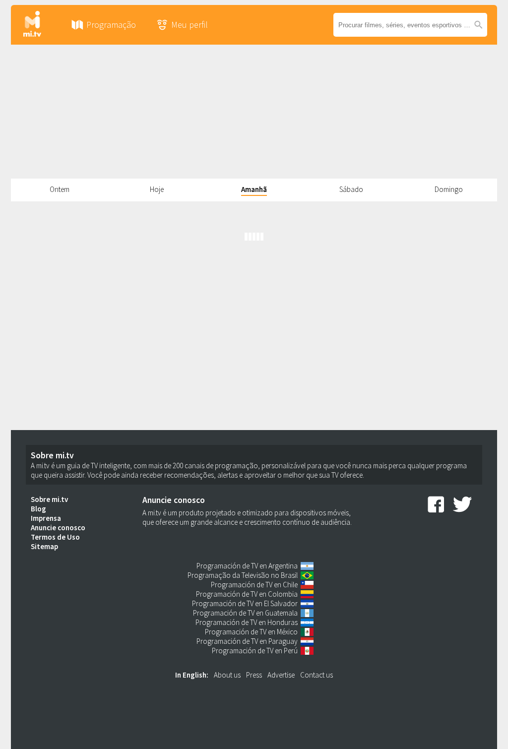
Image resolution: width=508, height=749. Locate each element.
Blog (38, 508)
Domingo (449, 189)
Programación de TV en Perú (255, 650)
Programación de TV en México (251, 631)
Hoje (157, 189)
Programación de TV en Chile (254, 584)
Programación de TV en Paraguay (247, 641)
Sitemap (44, 546)
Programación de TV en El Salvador (245, 603)
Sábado (351, 189)
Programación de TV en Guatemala (245, 613)
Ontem (59, 189)
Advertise (281, 675)
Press (254, 675)
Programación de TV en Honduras (246, 622)
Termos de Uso (55, 537)
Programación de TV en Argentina (247, 565)
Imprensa (46, 518)
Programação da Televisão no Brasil (243, 575)
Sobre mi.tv (49, 499)
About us (227, 675)
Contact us (316, 675)
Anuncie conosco (58, 527)
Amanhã (254, 189)
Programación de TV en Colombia (247, 594)
